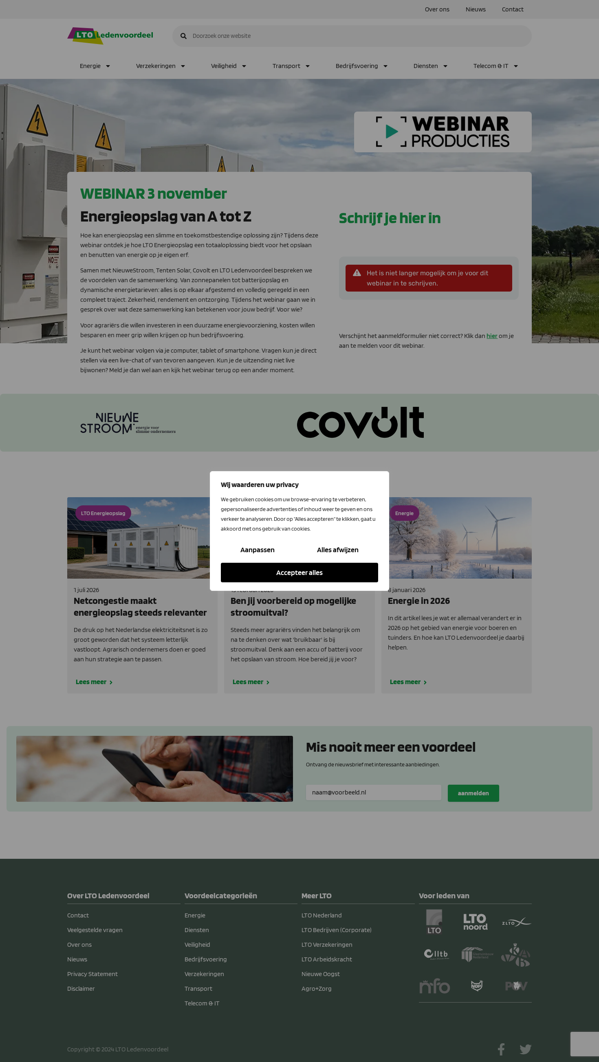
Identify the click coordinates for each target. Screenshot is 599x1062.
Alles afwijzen (338, 549)
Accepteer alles (299, 572)
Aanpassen (257, 549)
